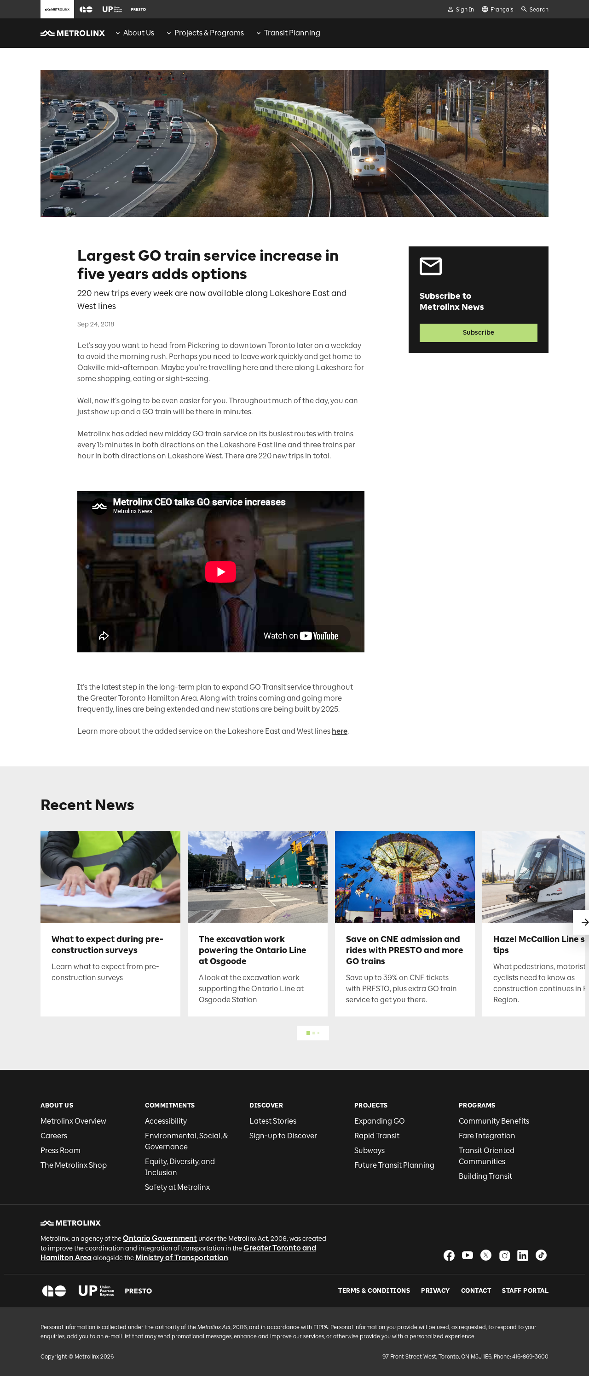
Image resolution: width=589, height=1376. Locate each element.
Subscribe (478, 333)
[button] (86, 9)
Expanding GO (379, 1121)
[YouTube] (467, 1255)
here (339, 731)
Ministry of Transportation (181, 1257)
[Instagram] (504, 1255)
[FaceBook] (449, 1255)
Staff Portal (525, 1291)
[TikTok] (541, 1255)
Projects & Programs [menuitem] (209, 33)
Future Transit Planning (394, 1165)
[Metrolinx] (70, 1223)
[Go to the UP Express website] (112, 9)
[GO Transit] (54, 1290)
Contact (476, 1291)
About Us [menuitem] (138, 33)
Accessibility (166, 1121)
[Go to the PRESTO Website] (138, 9)
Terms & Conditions (374, 1291)
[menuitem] (134, 33)
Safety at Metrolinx (177, 1187)
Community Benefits (494, 1121)
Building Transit (485, 1176)
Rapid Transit (376, 1135)
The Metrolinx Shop (73, 1165)
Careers (53, 1135)
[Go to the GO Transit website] (86, 9)
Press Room (60, 1150)
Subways (369, 1150)
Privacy (435, 1291)
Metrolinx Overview (73, 1121)
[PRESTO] (138, 1290)
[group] (134, 33)
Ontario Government (160, 1238)
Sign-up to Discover (283, 1135)
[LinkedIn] (522, 1255)
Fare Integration (487, 1135)
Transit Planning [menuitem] (292, 33)
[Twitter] (486, 1255)
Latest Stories (272, 1121)
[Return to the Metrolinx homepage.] (72, 33)
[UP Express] (96, 1290)
